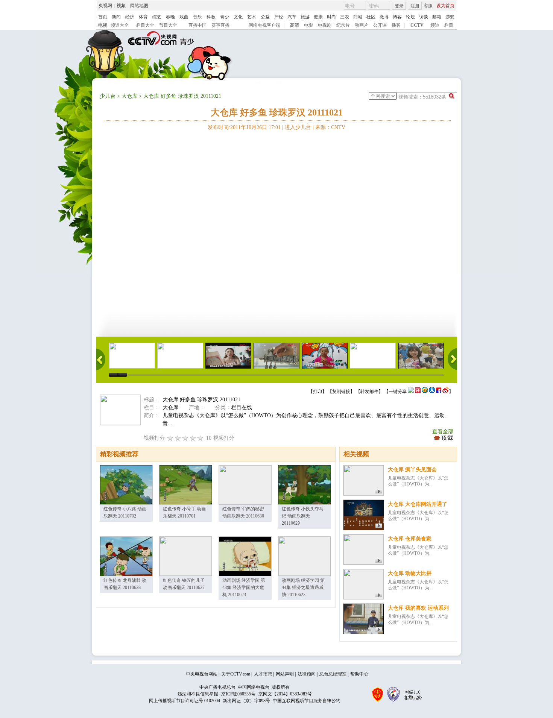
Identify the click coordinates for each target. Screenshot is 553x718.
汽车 (291, 17)
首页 (102, 17)
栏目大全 (145, 25)
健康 (318, 17)
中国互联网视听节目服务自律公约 (306, 700)
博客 (397, 17)
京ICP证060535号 (238, 694)
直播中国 (197, 25)
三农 (344, 17)
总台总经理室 (332, 674)
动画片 (361, 25)
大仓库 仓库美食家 (409, 539)
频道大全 (120, 25)
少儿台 (107, 96)
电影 (308, 25)
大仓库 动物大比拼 (409, 573)
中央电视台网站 (201, 674)
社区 (370, 17)
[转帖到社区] (411, 391)
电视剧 (324, 25)
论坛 (410, 17)
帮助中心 (359, 674)
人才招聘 (263, 674)
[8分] (193, 438)
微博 (384, 17)
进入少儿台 (298, 127)
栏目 (448, 25)
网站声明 (285, 674)
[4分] (178, 438)
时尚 (331, 17)
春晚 (170, 17)
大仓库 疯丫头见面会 (412, 469)
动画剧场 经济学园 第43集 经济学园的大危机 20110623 (243, 587)
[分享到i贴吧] (438, 391)
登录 (399, 6)
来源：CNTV (330, 127)
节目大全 (168, 25)
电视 (102, 25)
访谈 (423, 17)
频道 (434, 25)
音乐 (197, 17)
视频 (121, 5)
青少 (224, 17)
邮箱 (436, 17)
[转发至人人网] (432, 391)
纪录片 (343, 25)
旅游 (305, 17)
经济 (129, 17)
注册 (414, 6)
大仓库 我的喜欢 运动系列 (418, 608)
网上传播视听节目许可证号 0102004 (184, 700)
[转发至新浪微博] (445, 391)
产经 (278, 17)
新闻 (116, 17)
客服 (428, 5)
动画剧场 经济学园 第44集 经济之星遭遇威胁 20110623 (303, 587)
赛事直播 (220, 25)
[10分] (200, 438)
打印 (317, 391)
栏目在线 (241, 407)
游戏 (449, 17)
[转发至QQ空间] (425, 391)
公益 (265, 17)
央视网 (105, 5)
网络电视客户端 (264, 25)
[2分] (170, 438)
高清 (294, 25)
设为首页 (445, 5)
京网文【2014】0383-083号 (285, 694)
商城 (357, 17)
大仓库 (129, 96)
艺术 (251, 17)
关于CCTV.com (235, 674)
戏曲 (183, 17)
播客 (396, 25)
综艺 (156, 17)
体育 (143, 17)
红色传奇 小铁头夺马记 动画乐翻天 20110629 (303, 516)
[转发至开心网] (418, 391)
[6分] (185, 438)
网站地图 (139, 5)
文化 (238, 17)
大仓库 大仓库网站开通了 (417, 504)
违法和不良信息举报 (198, 694)
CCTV (417, 25)
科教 (211, 17)
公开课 (380, 25)
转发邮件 (369, 391)
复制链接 (341, 391)
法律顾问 (307, 674)
